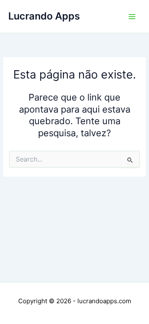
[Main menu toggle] (132, 16)
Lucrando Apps (44, 16)
